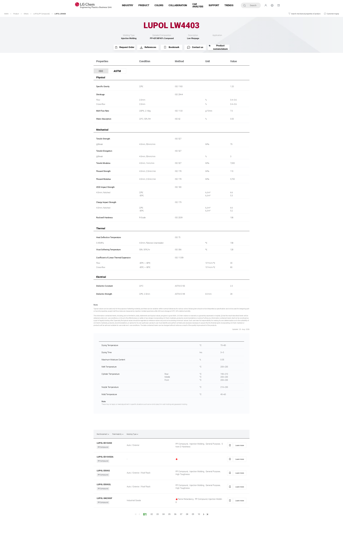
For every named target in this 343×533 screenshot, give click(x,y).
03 (157, 514)
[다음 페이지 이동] (203, 514)
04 (163, 514)
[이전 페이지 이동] (139, 514)
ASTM (117, 71)
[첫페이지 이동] (135, 514)
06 (175, 514)
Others (26, 14)
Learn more (239, 445)
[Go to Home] (93, 5)
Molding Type (131, 434)
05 (169, 514)
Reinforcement (102, 434)
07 (181, 514)
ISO (101, 71)
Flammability (117, 434)
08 (187, 514)
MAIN (6, 14)
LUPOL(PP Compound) (41, 14)
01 (145, 514)
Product (16, 14)
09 (193, 514)
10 (199, 514)
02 (152, 514)
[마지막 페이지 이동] (207, 514)
